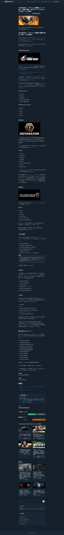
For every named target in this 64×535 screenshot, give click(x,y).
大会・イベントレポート (32, 1)
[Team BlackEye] (32, 194)
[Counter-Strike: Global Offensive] (32, 20)
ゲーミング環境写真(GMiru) (54, 1)
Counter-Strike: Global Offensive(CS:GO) (24, 407)
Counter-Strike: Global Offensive (36, 13)
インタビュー (39, 1)
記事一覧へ (25, 402)
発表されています (31, 147)
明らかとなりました (30, 79)
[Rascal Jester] (32, 58)
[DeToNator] (32, 128)
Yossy (24, 397)
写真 (43, 1)
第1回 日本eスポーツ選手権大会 (30, 39)
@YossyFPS (30, 402)
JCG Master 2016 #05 (36, 202)
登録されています (39, 237)
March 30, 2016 (30, 260)
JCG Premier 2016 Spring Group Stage (31, 274)
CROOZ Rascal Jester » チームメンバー (27, 389)
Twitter (35, 177)
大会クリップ (47, 1)
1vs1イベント (28, 180)
